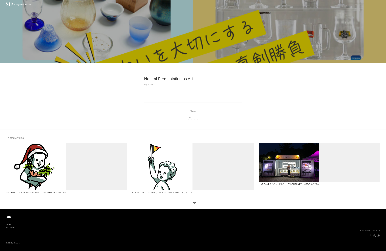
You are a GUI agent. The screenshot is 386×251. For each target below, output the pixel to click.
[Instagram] (378, 235)
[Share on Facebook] (190, 117)
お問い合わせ (10, 227)
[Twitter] (374, 235)
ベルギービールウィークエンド (370, 230)
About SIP (9, 224)
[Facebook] (371, 235)
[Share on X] (196, 117)
